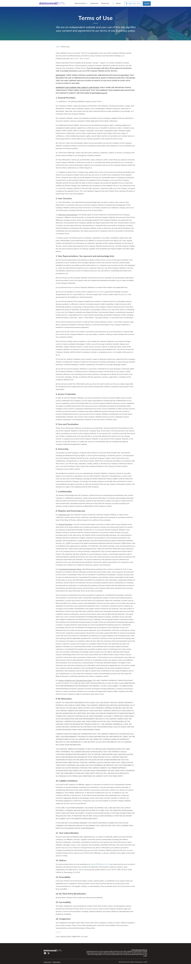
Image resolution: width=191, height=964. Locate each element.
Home (58, 47)
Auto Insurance (80, 3)
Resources (105, 3)
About (118, 3)
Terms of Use (47, 962)
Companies (94, 3)
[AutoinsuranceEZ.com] (52, 3)
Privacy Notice (56, 962)
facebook (45, 953)
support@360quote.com (100, 864)
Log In (146, 3)
